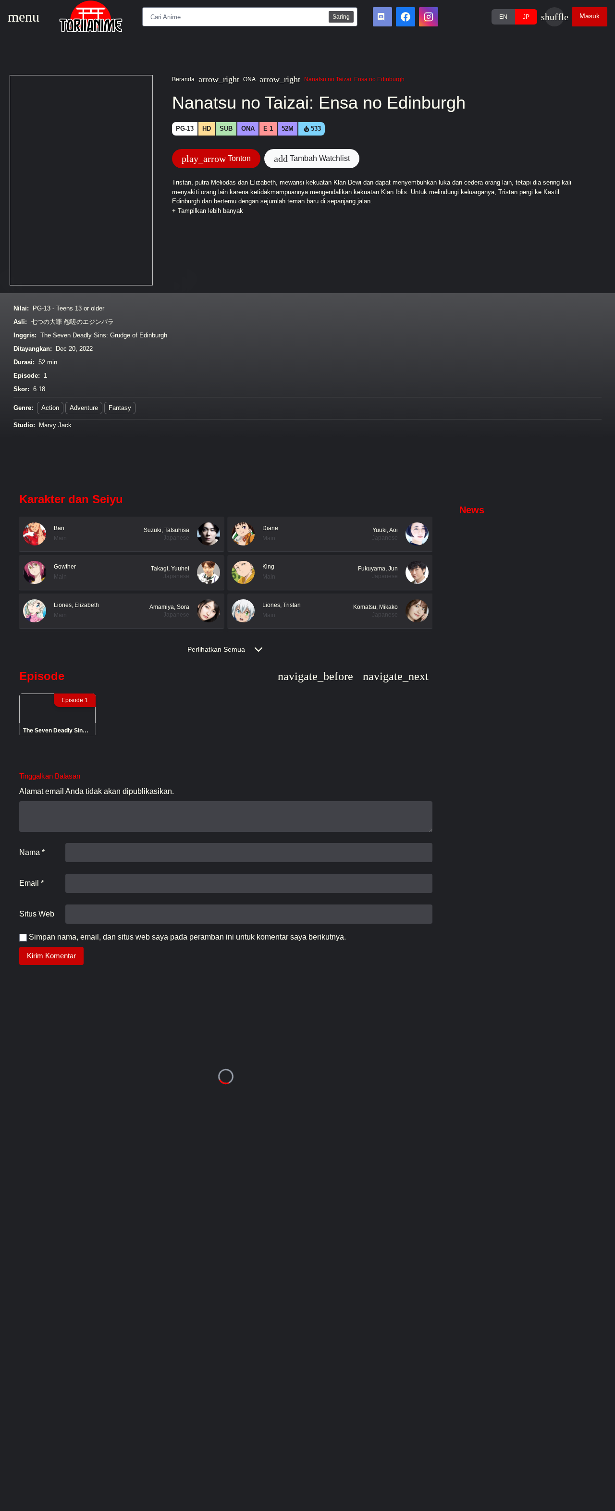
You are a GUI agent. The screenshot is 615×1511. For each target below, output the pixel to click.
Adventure (84, 407)
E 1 (268, 128)
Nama (32, 852)
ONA (249, 79)
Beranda (183, 79)
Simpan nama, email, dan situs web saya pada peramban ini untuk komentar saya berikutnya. (187, 937)
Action (50, 407)
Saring (341, 16)
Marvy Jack (55, 425)
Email (31, 883)
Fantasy (120, 407)
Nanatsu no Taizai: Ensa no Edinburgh (354, 79)
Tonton (216, 158)
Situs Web (36, 914)
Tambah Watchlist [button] (312, 158)
